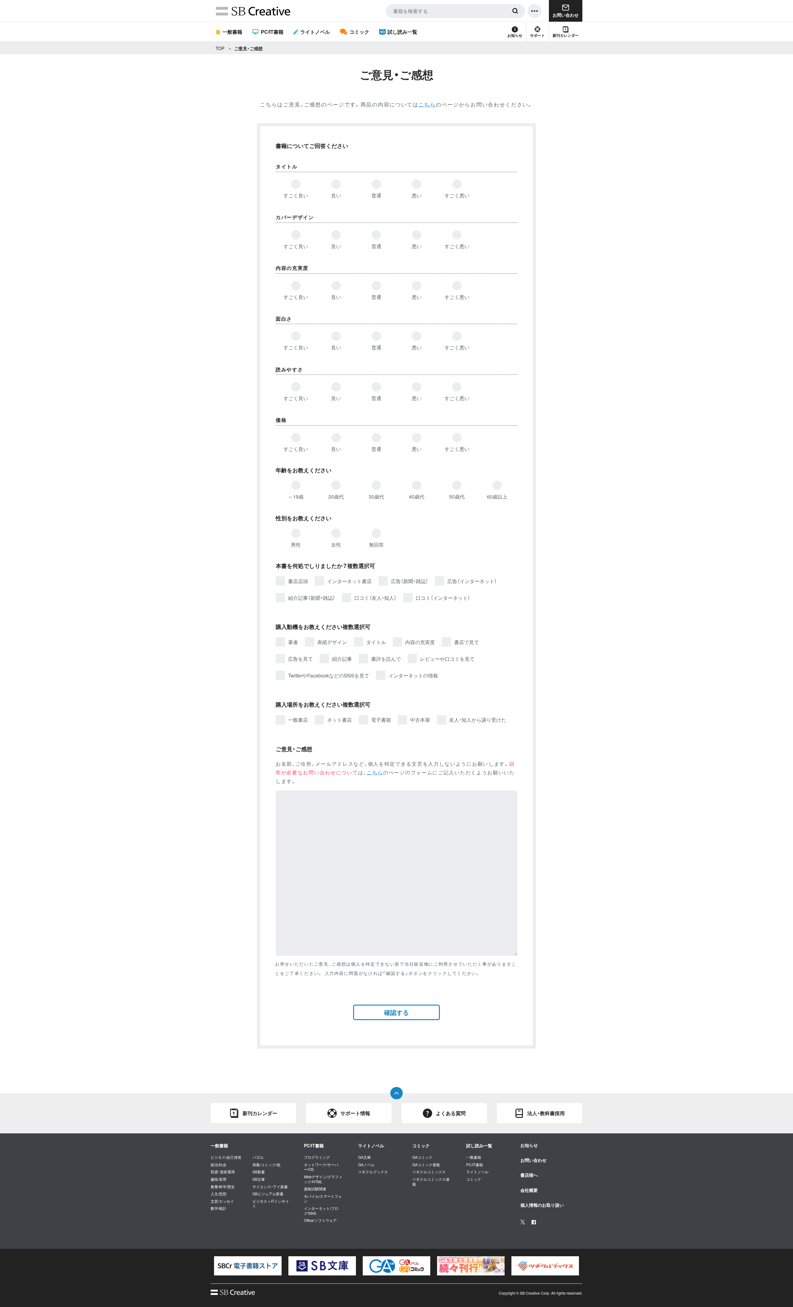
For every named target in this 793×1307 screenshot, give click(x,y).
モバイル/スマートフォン (323, 1198)
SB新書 (258, 1171)
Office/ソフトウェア (320, 1220)
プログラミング (317, 1157)
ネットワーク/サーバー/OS (321, 1167)
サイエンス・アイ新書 (270, 1186)
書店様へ (529, 1175)
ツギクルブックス (373, 1171)
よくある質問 (451, 1113)
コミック (359, 31)
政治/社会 (218, 1164)
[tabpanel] (248, 1265)
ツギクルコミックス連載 (430, 1181)
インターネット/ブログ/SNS (321, 1210)
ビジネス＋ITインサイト (270, 1203)
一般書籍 (232, 31)
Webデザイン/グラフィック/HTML (323, 1179)
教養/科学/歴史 (223, 1186)
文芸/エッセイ (222, 1201)
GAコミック (422, 1157)
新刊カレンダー (566, 35)
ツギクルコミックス (429, 1171)
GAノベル (366, 1164)
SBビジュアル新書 (267, 1193)
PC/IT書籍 (272, 31)
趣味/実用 (218, 1179)
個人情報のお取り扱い (542, 1205)
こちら (427, 104)
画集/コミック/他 (266, 1164)
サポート (537, 35)
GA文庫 (364, 1157)
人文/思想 (218, 1193)
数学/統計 (218, 1208)
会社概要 (529, 1190)
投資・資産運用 (223, 1171)
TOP (220, 48)
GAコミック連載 (426, 1164)
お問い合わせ (533, 1160)
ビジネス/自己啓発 (226, 1157)
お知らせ (514, 35)
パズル (258, 1157)
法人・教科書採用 (546, 1113)
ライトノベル (315, 31)
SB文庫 (258, 1179)
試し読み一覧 (402, 31)
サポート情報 (355, 1113)
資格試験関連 (315, 1188)
